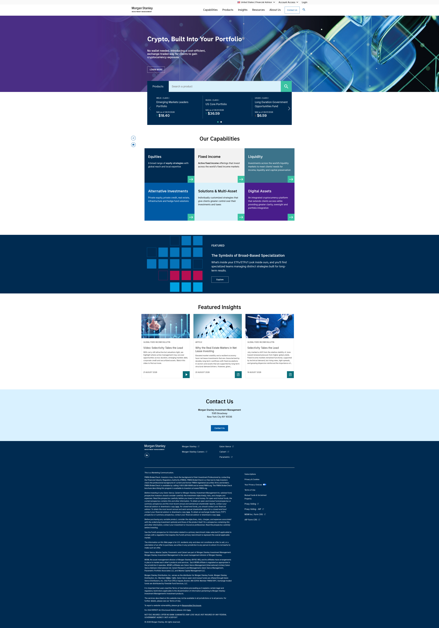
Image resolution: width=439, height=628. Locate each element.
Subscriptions (250, 474)
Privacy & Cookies (252, 479)
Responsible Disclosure (191, 605)
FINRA (168, 578)
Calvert (223, 452)
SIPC (174, 578)
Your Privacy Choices (254, 485)
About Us (275, 9)
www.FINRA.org (200, 488)
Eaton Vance (225, 446)
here (177, 506)
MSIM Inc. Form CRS (254, 514)
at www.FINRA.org (204, 485)
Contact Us (292, 10)
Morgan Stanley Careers (193, 452)
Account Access (287, 2)
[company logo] (142, 9)
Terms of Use (250, 490)
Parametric (225, 457)
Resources (258, 9)
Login (304, 2)
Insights (242, 9)
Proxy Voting (250, 504)
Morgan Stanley (189, 446)
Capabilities (210, 9)
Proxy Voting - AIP (253, 509)
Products (227, 9)
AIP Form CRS (251, 519)
